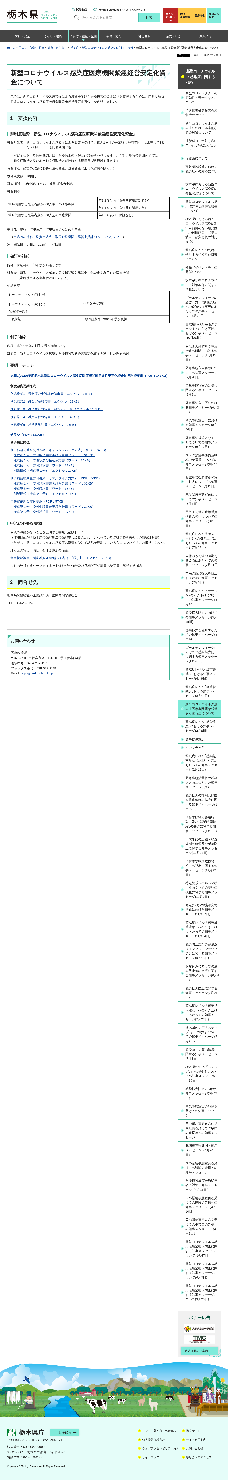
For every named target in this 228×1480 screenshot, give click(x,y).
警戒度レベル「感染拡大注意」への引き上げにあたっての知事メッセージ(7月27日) (201, 1012)
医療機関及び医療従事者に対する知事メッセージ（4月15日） (201, 1185)
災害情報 (185, 15)
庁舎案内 (65, 1432)
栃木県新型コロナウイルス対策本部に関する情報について (201, 285)
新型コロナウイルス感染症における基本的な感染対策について (201, 128)
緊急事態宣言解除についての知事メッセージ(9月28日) (201, 372)
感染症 (74, 47)
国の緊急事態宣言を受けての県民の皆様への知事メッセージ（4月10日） (201, 1204)
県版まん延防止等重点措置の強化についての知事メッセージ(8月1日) (201, 518)
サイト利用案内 (196, 1439)
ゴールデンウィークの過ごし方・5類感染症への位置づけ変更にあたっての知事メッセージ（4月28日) (201, 307)
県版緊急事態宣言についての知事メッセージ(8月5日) (201, 499)
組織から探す (214, 15)
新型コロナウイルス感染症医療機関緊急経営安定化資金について (201, 708)
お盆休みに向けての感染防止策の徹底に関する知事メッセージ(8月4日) (202, 973)
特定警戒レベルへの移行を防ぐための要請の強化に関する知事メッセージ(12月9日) (201, 889)
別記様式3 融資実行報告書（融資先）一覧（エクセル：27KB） (56, 409)
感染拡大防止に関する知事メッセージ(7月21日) (201, 993)
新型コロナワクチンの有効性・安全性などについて (201, 97)
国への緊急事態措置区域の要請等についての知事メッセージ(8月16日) (201, 462)
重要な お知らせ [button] (171, 15)
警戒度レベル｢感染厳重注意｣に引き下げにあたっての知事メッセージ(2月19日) (201, 762)
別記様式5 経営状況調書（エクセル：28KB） (44, 424)
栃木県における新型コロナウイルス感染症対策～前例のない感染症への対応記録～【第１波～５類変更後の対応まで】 (201, 230)
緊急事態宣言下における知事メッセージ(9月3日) (202, 407)
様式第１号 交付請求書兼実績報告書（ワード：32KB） (54, 483)
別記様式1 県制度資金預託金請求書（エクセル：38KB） (52, 394)
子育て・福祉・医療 (31, 47)
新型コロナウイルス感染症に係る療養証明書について (201, 206)
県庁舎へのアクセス (199, 1457)
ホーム (11, 47)
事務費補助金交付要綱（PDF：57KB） (38, 501)
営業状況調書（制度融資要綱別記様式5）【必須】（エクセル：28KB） (61, 558)
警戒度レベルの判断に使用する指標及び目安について (201, 254)
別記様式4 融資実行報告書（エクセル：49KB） (45, 417)
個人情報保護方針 (153, 1439)
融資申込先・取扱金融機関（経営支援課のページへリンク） (79, 237)
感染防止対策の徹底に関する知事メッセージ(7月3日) (201, 1054)
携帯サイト (193, 1430)
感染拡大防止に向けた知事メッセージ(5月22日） (201, 1093)
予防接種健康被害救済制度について (201, 113)
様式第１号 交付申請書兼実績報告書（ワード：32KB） (54, 455)
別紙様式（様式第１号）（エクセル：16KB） (46, 494)
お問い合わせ (194, 1448)
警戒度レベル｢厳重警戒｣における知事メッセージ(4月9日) (200, 674)
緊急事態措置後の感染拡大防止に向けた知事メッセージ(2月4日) (201, 782)
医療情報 (200, 15)
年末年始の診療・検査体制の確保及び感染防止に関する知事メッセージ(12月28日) (201, 846)
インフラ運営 (195, 747)
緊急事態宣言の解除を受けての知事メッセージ (201, 1111)
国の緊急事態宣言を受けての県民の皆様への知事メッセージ (201, 1167)
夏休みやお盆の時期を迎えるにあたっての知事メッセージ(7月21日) (202, 560)
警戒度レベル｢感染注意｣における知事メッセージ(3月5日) (200, 726)
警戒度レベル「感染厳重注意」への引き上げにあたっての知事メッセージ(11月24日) (201, 929)
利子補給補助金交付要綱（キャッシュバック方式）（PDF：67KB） (59, 450)
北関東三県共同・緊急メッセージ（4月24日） (201, 1150)
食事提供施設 (195, 739)
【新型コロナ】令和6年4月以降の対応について (200, 145)
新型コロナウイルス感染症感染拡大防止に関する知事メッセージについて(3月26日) (201, 1292)
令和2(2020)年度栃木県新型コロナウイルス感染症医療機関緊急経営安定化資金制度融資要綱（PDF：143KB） (89, 376)
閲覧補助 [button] (82, 9)
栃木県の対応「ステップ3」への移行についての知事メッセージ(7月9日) (201, 1034)
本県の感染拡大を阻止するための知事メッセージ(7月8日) (201, 578)
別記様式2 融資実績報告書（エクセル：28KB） (45, 401)
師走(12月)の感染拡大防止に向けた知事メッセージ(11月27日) (201, 909)
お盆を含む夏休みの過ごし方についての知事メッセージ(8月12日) (201, 481)
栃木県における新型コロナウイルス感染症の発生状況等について (201, 188)
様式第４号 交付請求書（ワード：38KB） (45, 465)
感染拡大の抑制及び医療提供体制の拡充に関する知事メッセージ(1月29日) (201, 802)
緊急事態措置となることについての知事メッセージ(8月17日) (201, 442)
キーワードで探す (76, 17)
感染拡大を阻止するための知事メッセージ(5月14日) (201, 634)
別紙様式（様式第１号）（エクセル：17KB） (46, 470)
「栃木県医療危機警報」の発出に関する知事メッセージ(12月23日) (201, 867)
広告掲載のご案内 (196, 1350)
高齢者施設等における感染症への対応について (201, 171)
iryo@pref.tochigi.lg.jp (37, 673)
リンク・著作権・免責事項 (159, 1430)
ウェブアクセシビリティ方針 (160, 1448)
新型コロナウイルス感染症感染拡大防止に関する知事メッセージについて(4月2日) (201, 1270)
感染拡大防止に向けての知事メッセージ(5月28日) (201, 617)
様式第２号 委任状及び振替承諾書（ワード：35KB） (53, 460)
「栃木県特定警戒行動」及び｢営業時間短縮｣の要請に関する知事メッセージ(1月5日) (201, 824)
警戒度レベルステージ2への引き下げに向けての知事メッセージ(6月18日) (201, 597)
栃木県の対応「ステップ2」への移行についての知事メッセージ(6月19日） (201, 1073)
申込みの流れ (23, 237)
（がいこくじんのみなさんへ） (122, 9)
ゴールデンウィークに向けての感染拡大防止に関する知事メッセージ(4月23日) (201, 654)
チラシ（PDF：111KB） (28, 434)
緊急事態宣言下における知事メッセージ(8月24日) (201, 425)
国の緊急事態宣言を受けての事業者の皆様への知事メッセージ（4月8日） (201, 1226)
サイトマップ (150, 1457)
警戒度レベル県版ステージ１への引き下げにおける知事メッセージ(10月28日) (201, 331)
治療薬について (196, 158)
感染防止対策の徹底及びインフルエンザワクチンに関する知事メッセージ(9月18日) (201, 951)
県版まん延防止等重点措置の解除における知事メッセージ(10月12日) (201, 353)
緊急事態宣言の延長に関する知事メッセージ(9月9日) (201, 390)
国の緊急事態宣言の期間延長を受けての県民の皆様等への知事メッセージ (201, 1130)
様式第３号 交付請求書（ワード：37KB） (45, 512)
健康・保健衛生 (57, 47)
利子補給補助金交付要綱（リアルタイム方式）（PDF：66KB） (56, 478)
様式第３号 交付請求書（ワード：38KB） (45, 488)
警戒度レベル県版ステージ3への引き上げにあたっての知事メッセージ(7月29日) (201, 540)
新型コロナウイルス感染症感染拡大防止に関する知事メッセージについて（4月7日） (201, 1248)
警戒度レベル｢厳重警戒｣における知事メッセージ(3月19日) (200, 691)
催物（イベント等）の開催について (201, 270)
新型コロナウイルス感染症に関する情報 (107, 47)
